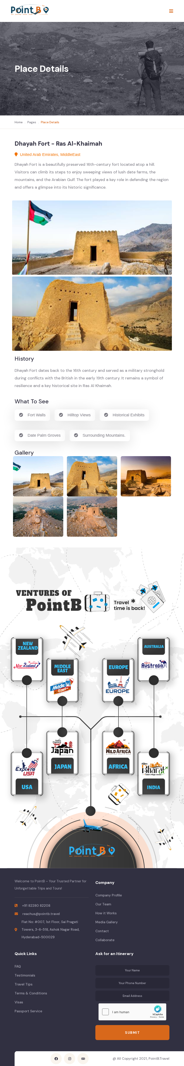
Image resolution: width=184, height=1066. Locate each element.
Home (19, 122)
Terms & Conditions (31, 993)
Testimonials (25, 975)
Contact (102, 931)
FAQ (18, 966)
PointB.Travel (159, 1058)
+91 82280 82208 (36, 905)
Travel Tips (24, 984)
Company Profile (108, 895)
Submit (132, 1032)
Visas (19, 1002)
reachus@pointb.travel (41, 914)
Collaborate (104, 940)
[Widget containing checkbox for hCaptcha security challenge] (132, 1011)
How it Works (106, 913)
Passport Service (28, 1011)
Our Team (103, 904)
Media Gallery (106, 922)
